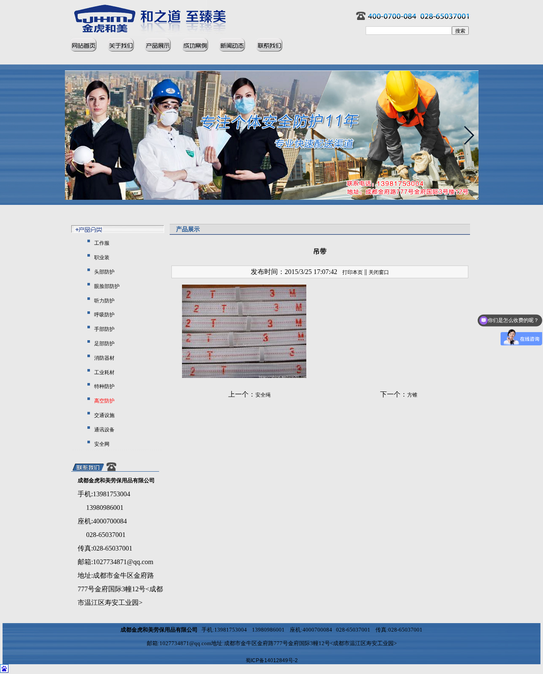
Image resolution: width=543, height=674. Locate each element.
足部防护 (104, 344)
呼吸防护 (104, 315)
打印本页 (352, 272)
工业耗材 (104, 372)
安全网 (101, 444)
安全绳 (263, 395)
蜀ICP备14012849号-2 (272, 660)
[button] (468, 135)
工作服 (101, 243)
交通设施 (104, 415)
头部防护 (104, 272)
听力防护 (104, 301)
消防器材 (104, 358)
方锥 (412, 395)
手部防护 (104, 329)
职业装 (101, 257)
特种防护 (104, 386)
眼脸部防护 (106, 286)
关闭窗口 (379, 272)
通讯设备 (104, 430)
